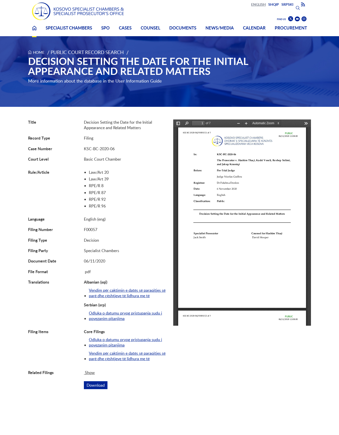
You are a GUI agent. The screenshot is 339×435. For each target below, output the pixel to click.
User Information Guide (138, 81)
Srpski (287, 4)
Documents (182, 28)
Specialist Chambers (69, 28)
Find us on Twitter (290, 19)
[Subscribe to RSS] (303, 4)
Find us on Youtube (297, 19)
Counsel (150, 28)
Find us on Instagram (304, 19)
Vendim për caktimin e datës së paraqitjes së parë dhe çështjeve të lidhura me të (127, 293)
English (258, 4)
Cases (125, 28)
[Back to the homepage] (78, 11)
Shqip (273, 4)
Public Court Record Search (87, 52)
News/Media (219, 28)
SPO (105, 28)
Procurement (291, 28)
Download (97, 385)
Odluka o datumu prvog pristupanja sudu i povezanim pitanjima (125, 315)
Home (34, 31)
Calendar (254, 28)
